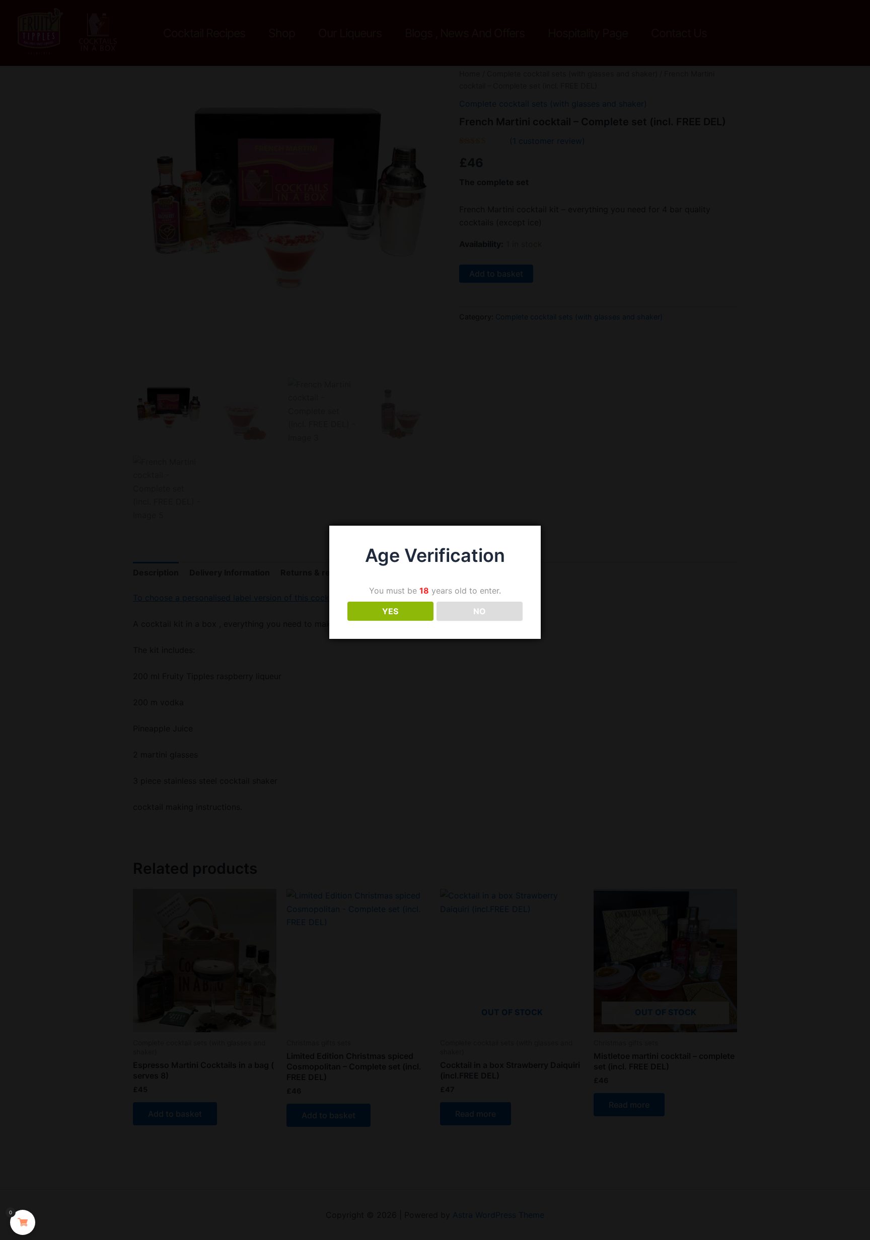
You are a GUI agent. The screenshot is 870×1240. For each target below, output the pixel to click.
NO (479, 611)
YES (390, 611)
